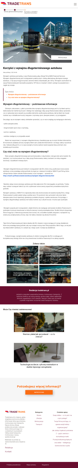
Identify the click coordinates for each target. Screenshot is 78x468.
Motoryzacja (18, 12)
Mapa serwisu (31, 465)
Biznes (39, 415)
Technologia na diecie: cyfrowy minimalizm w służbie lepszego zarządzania (39, 365)
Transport (39, 424)
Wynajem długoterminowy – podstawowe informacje (27, 94)
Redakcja (9, 447)
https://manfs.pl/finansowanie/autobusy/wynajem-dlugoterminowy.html (28, 176)
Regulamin (45, 465)
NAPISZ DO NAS (39, 392)
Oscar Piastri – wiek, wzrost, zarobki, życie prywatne (22, 255)
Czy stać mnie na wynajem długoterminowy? (24, 97)
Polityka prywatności (14, 465)
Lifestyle (39, 418)
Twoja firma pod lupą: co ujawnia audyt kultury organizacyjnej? (62, 424)
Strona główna (9, 12)
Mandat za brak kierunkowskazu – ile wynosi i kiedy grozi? (55, 274)
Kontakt (8, 451)
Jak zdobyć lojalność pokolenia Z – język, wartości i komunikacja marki (62, 433)
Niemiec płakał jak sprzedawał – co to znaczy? (39, 335)
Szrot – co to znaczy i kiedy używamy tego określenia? (55, 255)
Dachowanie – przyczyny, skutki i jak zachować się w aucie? (22, 274)
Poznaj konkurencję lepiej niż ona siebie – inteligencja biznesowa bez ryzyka (62, 443)
